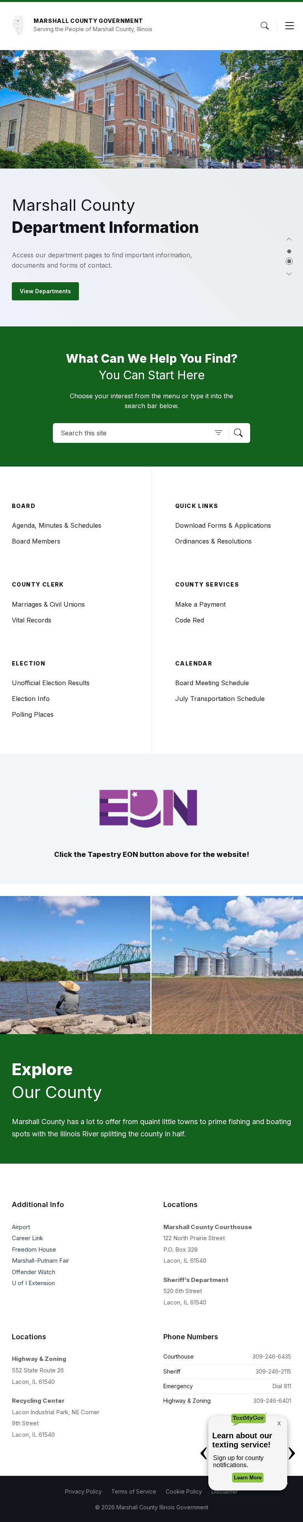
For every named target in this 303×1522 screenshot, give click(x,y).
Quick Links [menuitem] (196, 505)
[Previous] (289, 240)
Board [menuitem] (24, 505)
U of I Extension (33, 1283)
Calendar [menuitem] (193, 663)
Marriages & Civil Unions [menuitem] (48, 604)
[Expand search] (265, 26)
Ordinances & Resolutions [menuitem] (213, 541)
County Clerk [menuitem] (38, 584)
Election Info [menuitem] (31, 699)
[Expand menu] (289, 26)
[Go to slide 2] (289, 261)
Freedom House (34, 1249)
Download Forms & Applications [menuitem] (223, 525)
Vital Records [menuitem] (31, 620)
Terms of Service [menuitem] (133, 1491)
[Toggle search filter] (218, 433)
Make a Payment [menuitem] (200, 604)
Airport (21, 1227)
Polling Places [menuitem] (33, 714)
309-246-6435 (271, 1356)
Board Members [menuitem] (36, 541)
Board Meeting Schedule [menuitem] (212, 683)
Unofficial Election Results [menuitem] (51, 683)
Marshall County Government (88, 20)
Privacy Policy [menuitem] (83, 1491)
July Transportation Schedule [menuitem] (220, 699)
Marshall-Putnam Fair (40, 1260)
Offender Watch (33, 1272)
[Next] (289, 275)
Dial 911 (282, 1386)
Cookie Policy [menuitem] (184, 1491)
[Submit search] (238, 433)
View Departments (45, 291)
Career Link (27, 1238)
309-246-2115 (273, 1371)
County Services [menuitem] (207, 584)
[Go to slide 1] (289, 251)
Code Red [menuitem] (189, 620)
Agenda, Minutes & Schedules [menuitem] (56, 525)
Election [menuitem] (28, 663)
